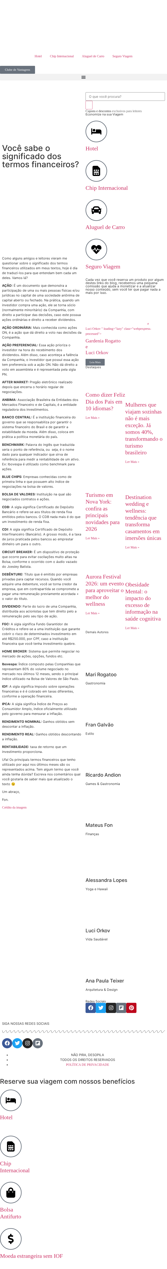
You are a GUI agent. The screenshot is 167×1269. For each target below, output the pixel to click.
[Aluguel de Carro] (96, 210)
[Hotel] (96, 131)
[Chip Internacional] (96, 171)
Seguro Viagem (122, 56)
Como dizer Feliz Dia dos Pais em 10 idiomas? (105, 401)
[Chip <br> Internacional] (11, 1146)
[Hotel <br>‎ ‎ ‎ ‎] (11, 1100)
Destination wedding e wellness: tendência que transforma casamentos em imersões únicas (143, 517)
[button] (83, 77)
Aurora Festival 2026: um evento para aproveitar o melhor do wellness (105, 590)
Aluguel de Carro (93, 56)
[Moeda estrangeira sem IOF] (11, 1239)
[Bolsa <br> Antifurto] (11, 1192)
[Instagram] (111, 1008)
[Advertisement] (41, 221)
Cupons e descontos (114, 111)
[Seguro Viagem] (96, 249)
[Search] (89, 105)
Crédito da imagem (14, 807)
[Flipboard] (121, 1008)
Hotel (38, 56)
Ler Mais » (93, 417)
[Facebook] (91, 1008)
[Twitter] (101, 1008)
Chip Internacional (62, 56)
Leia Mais (95, 362)
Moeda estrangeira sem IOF (31, 1256)
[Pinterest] (131, 1008)
